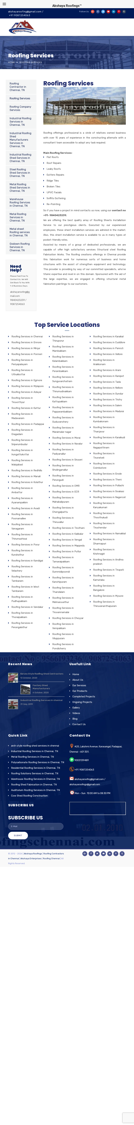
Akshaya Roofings (33, 853)
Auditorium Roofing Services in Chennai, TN (35, 790)
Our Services (79, 685)
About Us (77, 679)
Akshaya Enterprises (31, 858)
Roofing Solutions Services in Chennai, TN (34, 773)
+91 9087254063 (19, 15)
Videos (76, 713)
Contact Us (79, 724)
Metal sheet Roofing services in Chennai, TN (20, 232)
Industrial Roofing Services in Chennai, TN (20, 121)
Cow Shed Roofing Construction (29, 795)
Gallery (76, 707)
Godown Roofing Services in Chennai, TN (20, 247)
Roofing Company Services (20, 108)
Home (11, 62)
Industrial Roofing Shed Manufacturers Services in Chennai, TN (20, 140)
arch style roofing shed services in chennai (35, 745)
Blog (74, 718)
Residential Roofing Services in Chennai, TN (35, 767)
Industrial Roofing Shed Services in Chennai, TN (20, 158)
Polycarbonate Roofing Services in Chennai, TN (37, 762)
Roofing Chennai (51, 858)
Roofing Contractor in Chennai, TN (18, 87)
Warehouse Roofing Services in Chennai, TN (20, 202)
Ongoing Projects (82, 702)
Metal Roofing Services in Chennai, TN (18, 217)
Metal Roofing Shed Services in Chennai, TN (20, 187)
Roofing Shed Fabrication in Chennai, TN (34, 784)
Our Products (79, 691)
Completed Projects (83, 696)
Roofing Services (20, 98)
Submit (18, 835)
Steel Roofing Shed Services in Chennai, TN (20, 173)
